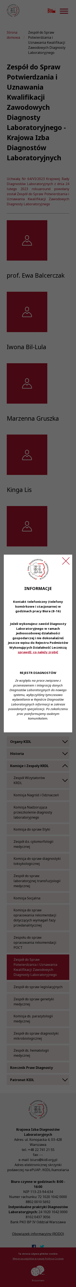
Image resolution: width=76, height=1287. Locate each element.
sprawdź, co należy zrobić (38, 652)
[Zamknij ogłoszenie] (66, 561)
